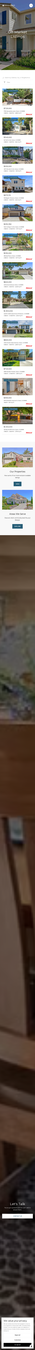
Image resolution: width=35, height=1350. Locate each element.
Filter (8, 82)
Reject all (17, 1335)
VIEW (17, 484)
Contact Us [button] (17, 1216)
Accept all (17, 1344)
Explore (17, 526)
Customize (17, 1340)
